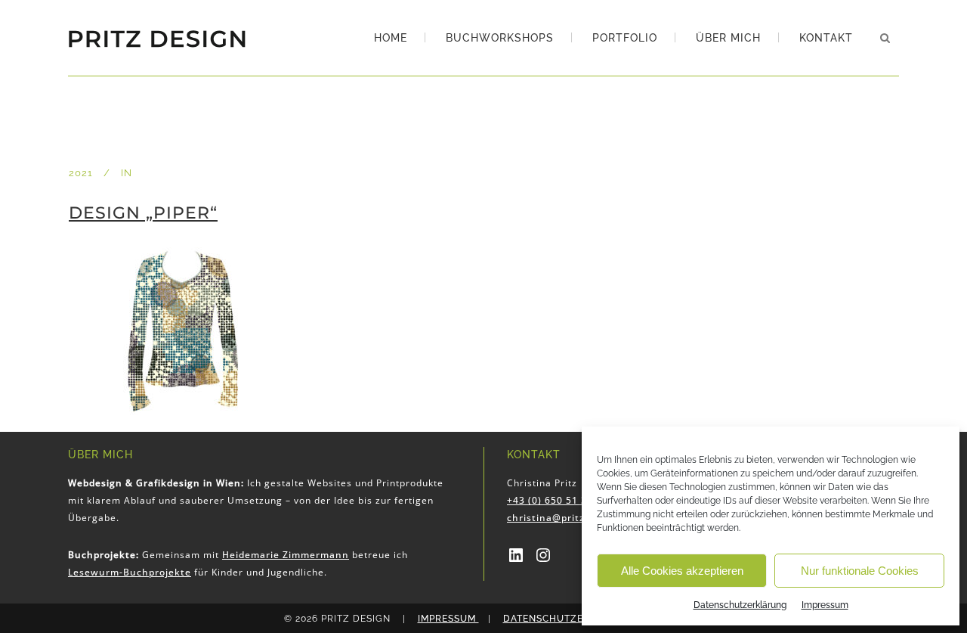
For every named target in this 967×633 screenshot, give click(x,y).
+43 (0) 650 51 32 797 (560, 500)
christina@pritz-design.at (571, 517)
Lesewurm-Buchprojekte (129, 572)
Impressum (825, 605)
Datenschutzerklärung (740, 605)
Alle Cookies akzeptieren (682, 570)
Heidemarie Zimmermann (285, 554)
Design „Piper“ (143, 213)
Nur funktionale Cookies (860, 570)
